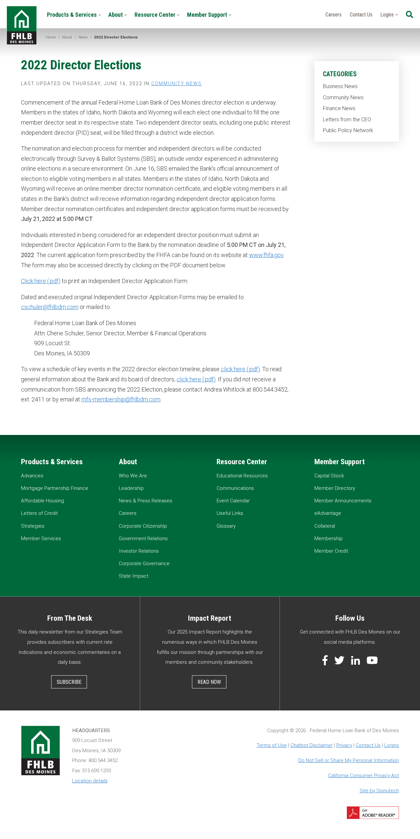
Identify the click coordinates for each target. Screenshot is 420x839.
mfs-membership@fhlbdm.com (120, 399)
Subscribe (69, 682)
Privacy (344, 745)
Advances (32, 476)
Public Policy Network (348, 130)
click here (233, 369)
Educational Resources (242, 476)
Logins (387, 15)
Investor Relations (139, 551)
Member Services (41, 538)
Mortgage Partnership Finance (54, 488)
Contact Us (361, 15)
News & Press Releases (145, 501)
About (116, 14)
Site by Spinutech (379, 791)
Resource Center (156, 14)
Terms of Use (272, 745)
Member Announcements (342, 501)
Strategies (32, 526)
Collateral (324, 526)
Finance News (339, 108)
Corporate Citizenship (143, 526)
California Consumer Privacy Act (363, 776)
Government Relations (143, 538)
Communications (235, 488)
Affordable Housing (42, 501)
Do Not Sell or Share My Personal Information (348, 760)
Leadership (131, 488)
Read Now (209, 682)
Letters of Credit (39, 513)
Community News (343, 97)
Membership (328, 538)
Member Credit (331, 551)
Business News (340, 86)
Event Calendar (233, 501)
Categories (340, 74)
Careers (334, 15)
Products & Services (72, 14)
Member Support (207, 14)
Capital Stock (329, 476)
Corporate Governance (144, 563)
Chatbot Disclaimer (311, 745)
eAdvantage (327, 513)
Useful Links (230, 513)
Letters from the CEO (347, 119)
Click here (33, 280)
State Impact (133, 576)
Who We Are (133, 476)
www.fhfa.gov (266, 255)
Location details (90, 781)
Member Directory (334, 488)
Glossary (226, 526)
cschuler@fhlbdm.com (49, 306)
